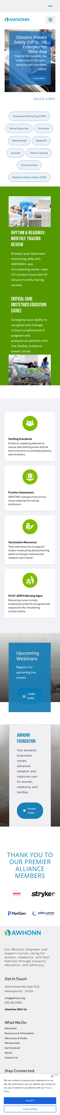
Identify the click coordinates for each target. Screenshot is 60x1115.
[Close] (55, 1076)
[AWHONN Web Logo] (17, 18)
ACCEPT (30, 1100)
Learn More (38, 78)
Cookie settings (30, 1109)
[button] (7, 895)
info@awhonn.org (15, 1000)
